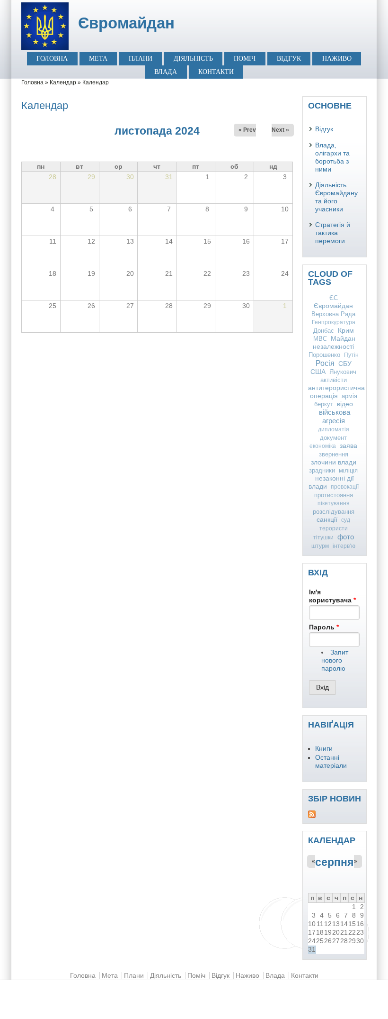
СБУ (345, 363)
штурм (320, 546)
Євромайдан (126, 23)
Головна (52, 58)
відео (345, 404)
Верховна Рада (333, 314)
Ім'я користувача (332, 596)
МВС (320, 338)
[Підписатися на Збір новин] (334, 814)
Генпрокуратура (333, 322)
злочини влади (333, 462)
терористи (333, 528)
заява (348, 445)
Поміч (245, 58)
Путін (351, 355)
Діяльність (193, 58)
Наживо (337, 58)
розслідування (333, 511)
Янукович (342, 371)
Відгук (289, 58)
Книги (324, 748)
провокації (345, 486)
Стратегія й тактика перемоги (332, 233)
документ (333, 437)
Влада (165, 71)
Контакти (216, 71)
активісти (333, 379)
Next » (280, 130)
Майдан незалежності (334, 342)
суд (345, 520)
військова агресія (334, 416)
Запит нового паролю (334, 660)
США (318, 371)
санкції (327, 519)
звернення (333, 454)
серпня (334, 862)
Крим (346, 330)
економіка (322, 446)
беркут (323, 404)
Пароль (324, 627)
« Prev (247, 130)
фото (345, 537)
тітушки (323, 537)
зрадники (322, 470)
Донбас (323, 330)
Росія (325, 363)
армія (349, 396)
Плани (140, 58)
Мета (98, 58)
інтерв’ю (344, 546)
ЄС (333, 297)
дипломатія (333, 429)
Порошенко (324, 354)
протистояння (333, 495)
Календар (63, 82)
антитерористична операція (336, 392)
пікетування (333, 503)
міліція (348, 470)
